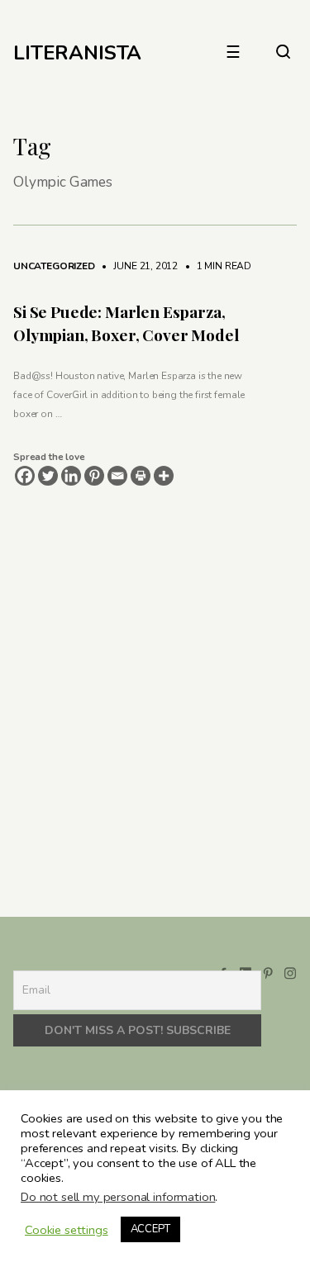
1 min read (215, 266)
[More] (164, 476)
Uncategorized (54, 266)
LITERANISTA (77, 53)
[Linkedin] (71, 476)
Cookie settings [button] (66, 1229)
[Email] (117, 476)
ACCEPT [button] (150, 1229)
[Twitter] (48, 476)
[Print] (140, 476)
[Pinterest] (94, 476)
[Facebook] (25, 476)
